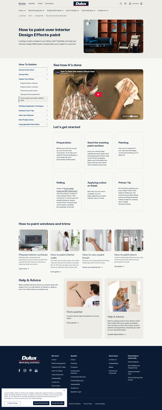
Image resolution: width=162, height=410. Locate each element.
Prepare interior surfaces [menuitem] (29, 83)
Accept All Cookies (57, 403)
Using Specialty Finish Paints (29, 124)
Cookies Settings (12, 403)
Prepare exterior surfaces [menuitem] (29, 87)
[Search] (121, 3)
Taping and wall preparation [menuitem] (30, 94)
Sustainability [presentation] (56, 378)
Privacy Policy (88, 403)
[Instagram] (24, 370)
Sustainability (75, 384)
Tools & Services (57, 374)
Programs (74, 367)
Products (74, 363)
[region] (34, 397)
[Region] (125, 3)
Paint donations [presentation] (133, 362)
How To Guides (57, 371)
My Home (22, 3)
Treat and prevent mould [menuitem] (28, 91)
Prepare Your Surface (26, 79)
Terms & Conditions (75, 403)
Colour (54, 360)
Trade (40, 3)
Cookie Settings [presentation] (100, 403)
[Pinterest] (30, 370)
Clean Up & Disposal (26, 115)
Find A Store (56, 386)
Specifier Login (76, 392)
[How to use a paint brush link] (96, 240)
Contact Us (55, 382)
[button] (47, 70)
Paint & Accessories (58, 363)
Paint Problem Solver (26, 120)
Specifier (32, 3)
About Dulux (113, 356)
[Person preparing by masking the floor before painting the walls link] (33, 240)
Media (111, 367)
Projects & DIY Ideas (59, 367)
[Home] (20, 16)
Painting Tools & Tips (26, 111)
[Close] (64, 390)
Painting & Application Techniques (31, 106)
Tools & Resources (77, 380)
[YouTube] (36, 370)
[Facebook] (19, 370)
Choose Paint (23, 74)
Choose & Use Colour (26, 70)
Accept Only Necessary (41, 403)
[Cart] (141, 3)
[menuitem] (23, 10)
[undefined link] (65, 240)
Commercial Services (78, 377)
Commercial (49, 3)
